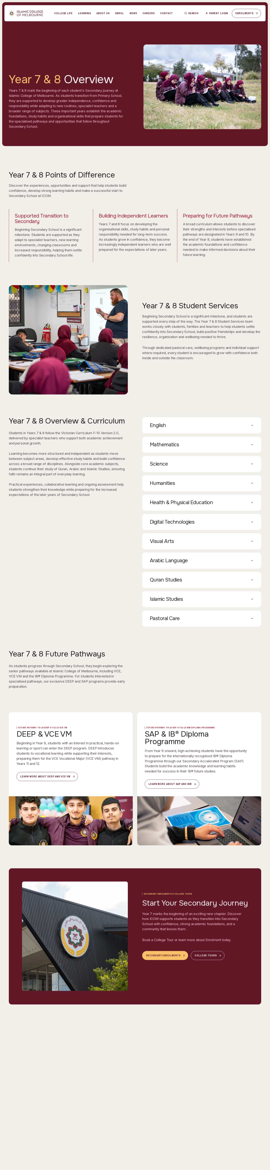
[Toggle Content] (201, 425)
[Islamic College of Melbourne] (26, 13)
